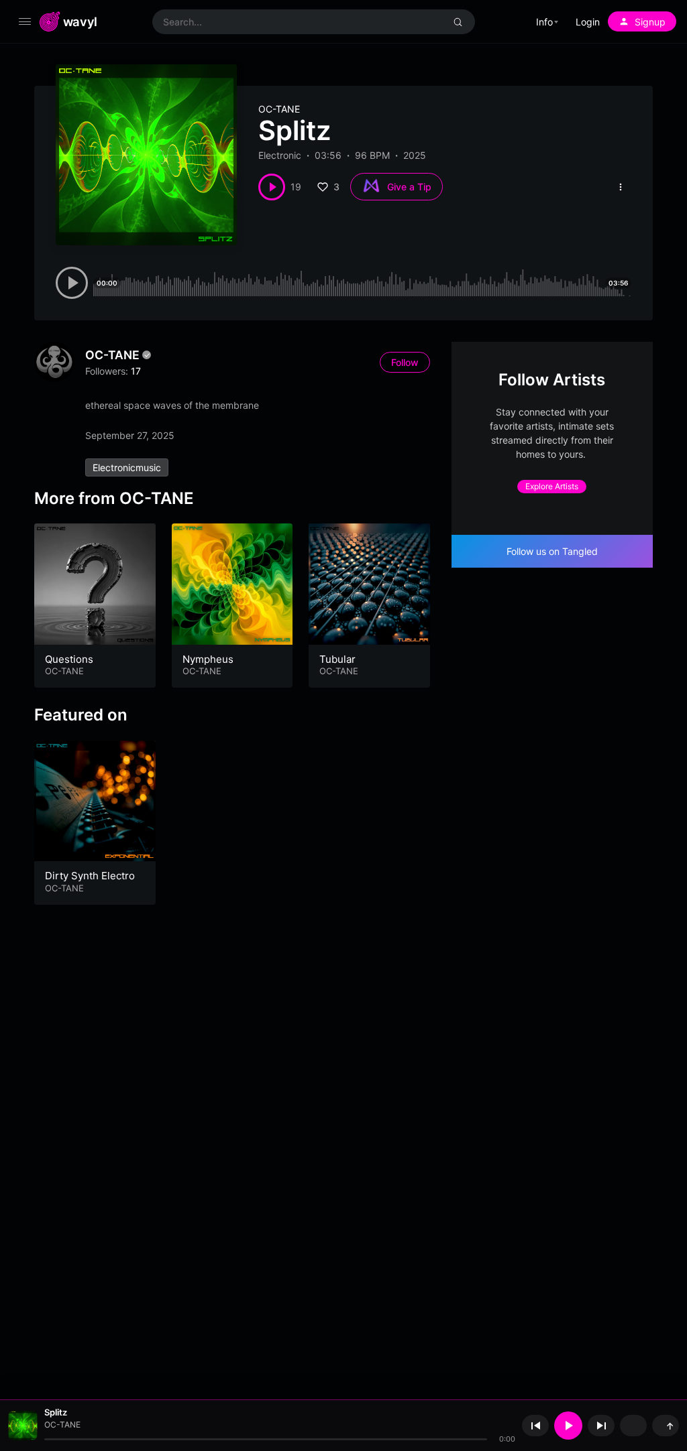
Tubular (337, 659)
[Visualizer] (633, 1425)
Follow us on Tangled (552, 551)
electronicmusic (127, 467)
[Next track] (601, 1425)
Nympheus (207, 659)
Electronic (279, 155)
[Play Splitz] (271, 187)
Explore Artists (551, 486)
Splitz (55, 1412)
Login (588, 21)
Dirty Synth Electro (90, 875)
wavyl (80, 21)
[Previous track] (535, 1425)
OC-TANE (279, 109)
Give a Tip (409, 186)
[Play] (568, 1425)
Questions (69, 659)
